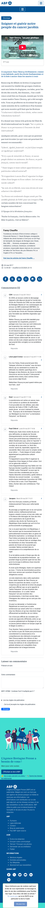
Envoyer (6, 709)
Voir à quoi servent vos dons (14, 776)
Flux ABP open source (18, 831)
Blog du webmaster (17, 828)
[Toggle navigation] (41, 3)
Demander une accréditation (20, 847)
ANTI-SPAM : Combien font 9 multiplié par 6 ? (18, 691)
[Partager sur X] (12, 279)
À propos (13, 821)
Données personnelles (18, 860)
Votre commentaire (8, 675)
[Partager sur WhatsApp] (26, 279)
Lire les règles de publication (13, 700)
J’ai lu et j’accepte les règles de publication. (20, 704)
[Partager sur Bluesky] (32, 279)
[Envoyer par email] (39, 279)
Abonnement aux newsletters (20, 865)
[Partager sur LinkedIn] (19, 279)
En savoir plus (13, 896)
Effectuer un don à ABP (11, 772)
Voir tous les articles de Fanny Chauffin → (19, 258)
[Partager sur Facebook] (5, 279)
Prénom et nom (6, 666)
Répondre (14, 348)
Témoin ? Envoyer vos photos (21, 844)
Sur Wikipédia (15, 863)
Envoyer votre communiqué (20, 842)
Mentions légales (16, 857)
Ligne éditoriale (15, 823)
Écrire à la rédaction (17, 839)
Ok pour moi (20, 904)
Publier (12, 849)
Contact (13, 826)
